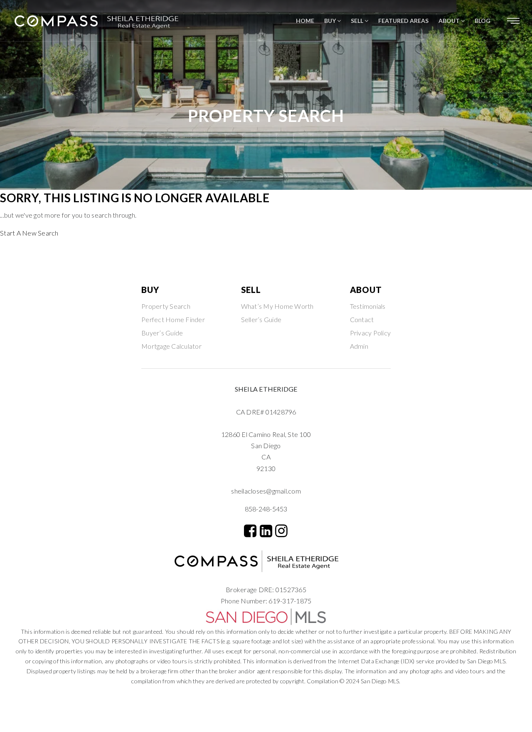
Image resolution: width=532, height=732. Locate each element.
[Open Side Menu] (513, 20)
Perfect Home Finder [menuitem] (173, 319)
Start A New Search (29, 233)
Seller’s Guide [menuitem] (261, 319)
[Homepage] (106, 20)
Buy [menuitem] (330, 20)
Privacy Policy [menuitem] (370, 333)
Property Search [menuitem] (165, 306)
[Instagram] (281, 530)
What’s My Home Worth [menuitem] (277, 306)
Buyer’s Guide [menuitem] (162, 333)
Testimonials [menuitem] (368, 306)
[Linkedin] (266, 530)
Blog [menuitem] (482, 20)
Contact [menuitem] (362, 319)
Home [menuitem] (305, 20)
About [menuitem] (449, 20)
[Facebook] (250, 530)
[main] (266, 119)
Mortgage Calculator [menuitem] (171, 346)
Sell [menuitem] (358, 20)
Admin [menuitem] (359, 346)
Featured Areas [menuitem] (403, 20)
